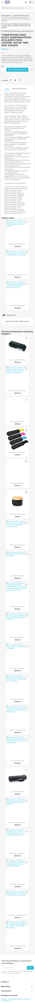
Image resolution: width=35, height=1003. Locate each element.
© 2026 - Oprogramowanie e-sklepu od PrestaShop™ (16, 1000)
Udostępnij (11, 80)
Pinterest (20, 80)
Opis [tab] (7, 88)
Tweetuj (15, 80)
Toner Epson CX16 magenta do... (17, 275)
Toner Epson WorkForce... (17, 576)
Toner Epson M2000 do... (17, 421)
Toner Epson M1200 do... (17, 637)
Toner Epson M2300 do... (17, 483)
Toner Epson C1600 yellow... (17, 306)
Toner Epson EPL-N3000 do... (17, 946)
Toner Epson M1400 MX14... (17, 606)
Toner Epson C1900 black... (17, 853)
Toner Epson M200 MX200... (17, 514)
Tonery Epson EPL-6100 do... (17, 545)
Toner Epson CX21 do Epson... (17, 452)
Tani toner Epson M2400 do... (17, 360)
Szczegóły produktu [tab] (19, 88)
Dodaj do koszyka (17, 70)
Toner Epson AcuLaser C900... (17, 391)
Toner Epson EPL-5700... (17, 761)
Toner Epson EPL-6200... (17, 699)
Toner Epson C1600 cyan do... (17, 244)
